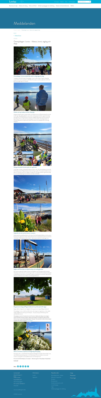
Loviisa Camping (54, 385)
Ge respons (56, 1)
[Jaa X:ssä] (20, 367)
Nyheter (62, 1)
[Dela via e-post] (25, 367)
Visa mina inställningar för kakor (20, 389)
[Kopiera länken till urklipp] (28, 367)
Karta (66, 1)
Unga (52, 387)
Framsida (15, 30)
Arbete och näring (23, 6)
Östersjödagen (30, 320)
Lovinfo (34, 375)
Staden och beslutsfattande (62, 6)
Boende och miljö (13, 6)
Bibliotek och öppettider (56, 377)
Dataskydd (16, 385)
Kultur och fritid (32, 6)
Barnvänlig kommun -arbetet (57, 375)
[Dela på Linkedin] (23, 367)
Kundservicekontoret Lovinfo (57, 383)
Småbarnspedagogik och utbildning (46, 6)
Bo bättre (53, 379)
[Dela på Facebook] (18, 367)
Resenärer (72, 375)
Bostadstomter (54, 381)
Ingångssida (35, 377)
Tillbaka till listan (18, 35)
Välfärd (72, 6)
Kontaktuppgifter (72, 1)
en (23, 1)
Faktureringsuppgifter (18, 381)
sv (21, 1)
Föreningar (73, 378)
